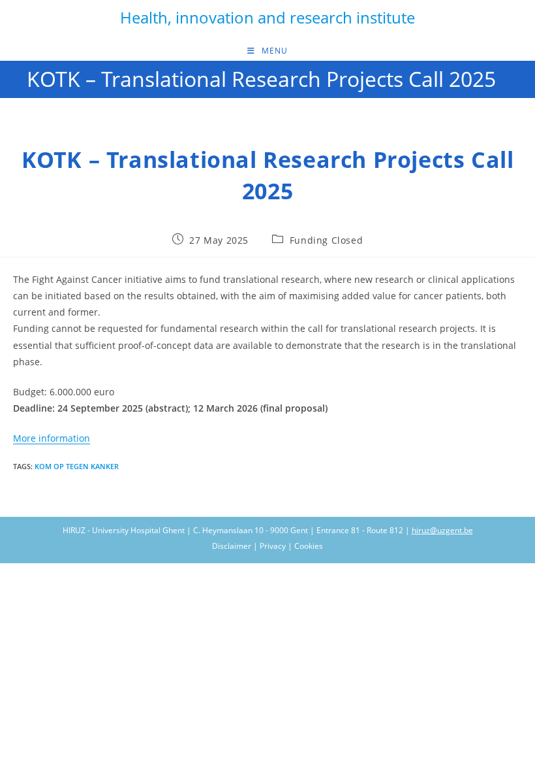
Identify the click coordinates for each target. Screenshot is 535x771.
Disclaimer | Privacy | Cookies (267, 545)
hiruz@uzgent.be (442, 530)
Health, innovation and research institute (267, 17)
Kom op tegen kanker (77, 466)
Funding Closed (326, 240)
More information (51, 438)
